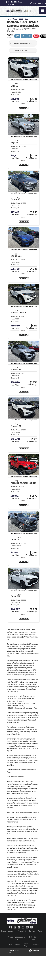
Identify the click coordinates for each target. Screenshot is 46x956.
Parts (40, 931)
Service (32, 931)
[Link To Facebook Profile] (11, 927)
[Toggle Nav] (42, 10)
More (23, 103)
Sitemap (17, 945)
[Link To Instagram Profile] (27, 927)
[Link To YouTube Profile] (23, 927)
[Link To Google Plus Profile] (19, 927)
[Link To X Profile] (15, 927)
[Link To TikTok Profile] (31, 927)
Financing (22, 931)
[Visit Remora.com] (34, 951)
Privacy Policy (26, 945)
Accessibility (35, 945)
